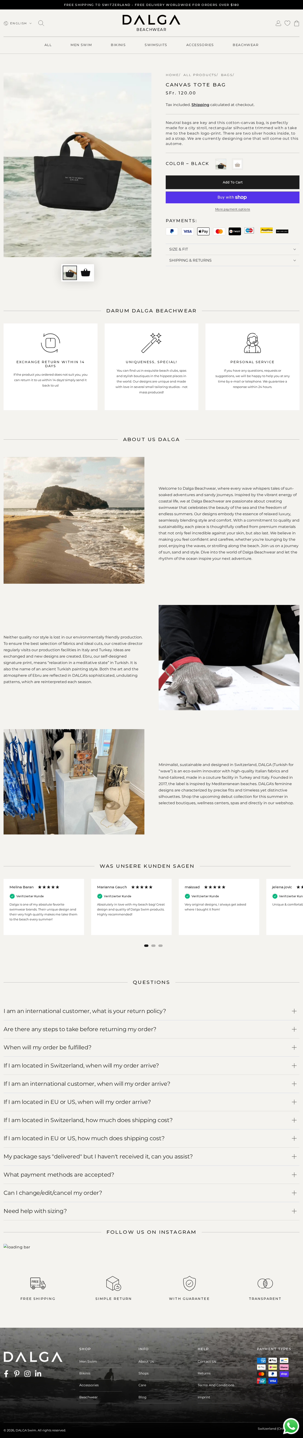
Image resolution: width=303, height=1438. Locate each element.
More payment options (232, 209)
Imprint (204, 1397)
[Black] (220, 164)
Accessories (89, 1385)
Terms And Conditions (216, 1385)
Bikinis (84, 1373)
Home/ (173, 75)
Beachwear (88, 1397)
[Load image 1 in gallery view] (70, 273)
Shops (143, 1373)
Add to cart (233, 182)
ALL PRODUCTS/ (200, 75)
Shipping (200, 104)
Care (142, 1385)
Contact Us (207, 1361)
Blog (142, 1397)
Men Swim (88, 1361)
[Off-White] (237, 164)
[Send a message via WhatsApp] (291, 1426)
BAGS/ (226, 75)
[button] (41, 23)
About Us (146, 1361)
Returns (204, 1373)
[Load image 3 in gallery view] (85, 273)
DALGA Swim (26, 1430)
